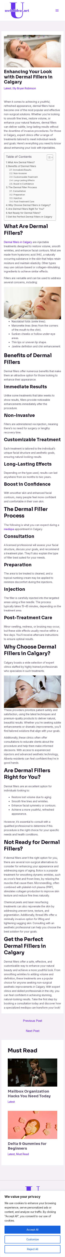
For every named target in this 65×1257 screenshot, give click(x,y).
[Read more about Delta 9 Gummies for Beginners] (32, 1124)
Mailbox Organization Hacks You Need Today (29, 1093)
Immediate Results (22, 170)
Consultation (19, 191)
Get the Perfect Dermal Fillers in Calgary (30, 216)
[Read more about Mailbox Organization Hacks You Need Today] (32, 1072)
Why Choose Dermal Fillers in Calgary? (29, 205)
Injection (18, 198)
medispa (9, 529)
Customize (32, 1239)
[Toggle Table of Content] (48, 157)
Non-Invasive (20, 173)
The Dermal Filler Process (22, 187)
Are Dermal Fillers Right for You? (26, 209)
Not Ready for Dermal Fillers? (24, 213)
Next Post (32, 1031)
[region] (32, 1224)
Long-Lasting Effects (24, 180)
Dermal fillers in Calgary (18, 242)
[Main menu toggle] (57, 10)
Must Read (22, 1154)
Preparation (19, 194)
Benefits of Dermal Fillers (22, 166)
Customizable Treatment (26, 177)
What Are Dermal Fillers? (21, 162)
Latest (7, 88)
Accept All (32, 1229)
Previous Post (32, 1020)
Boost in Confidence (23, 184)
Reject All (32, 1249)
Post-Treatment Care (24, 201)
